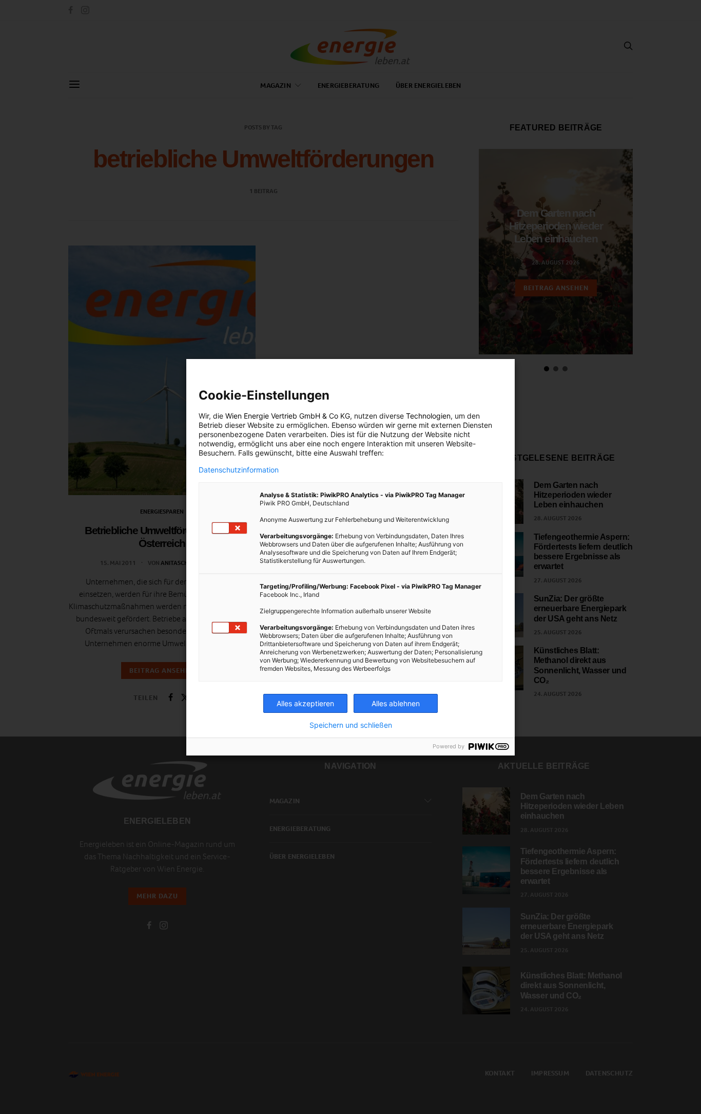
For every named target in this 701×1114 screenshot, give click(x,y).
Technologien (428, 415)
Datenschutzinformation (239, 470)
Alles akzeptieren (305, 703)
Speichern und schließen (350, 725)
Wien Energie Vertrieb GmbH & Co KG (287, 415)
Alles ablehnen (396, 703)
